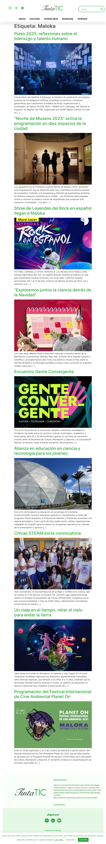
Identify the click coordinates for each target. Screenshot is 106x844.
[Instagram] (10, 8)
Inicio (22, 19)
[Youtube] (22, 8)
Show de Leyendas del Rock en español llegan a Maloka (53, 211)
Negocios (67, 19)
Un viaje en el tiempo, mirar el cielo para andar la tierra (48, 612)
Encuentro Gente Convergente (44, 371)
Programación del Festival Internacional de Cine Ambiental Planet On (52, 694)
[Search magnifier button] (101, 9)
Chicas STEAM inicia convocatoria (47, 533)
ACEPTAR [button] (83, 840)
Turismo (82, 19)
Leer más (59, 839)
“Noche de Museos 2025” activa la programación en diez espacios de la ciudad (50, 123)
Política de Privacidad (53, 830)
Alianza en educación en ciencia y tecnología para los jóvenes (47, 451)
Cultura (35, 19)
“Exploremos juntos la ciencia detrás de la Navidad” (52, 292)
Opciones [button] (70, 839)
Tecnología (51, 19)
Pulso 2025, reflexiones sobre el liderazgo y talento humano (45, 36)
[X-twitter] (16, 8)
